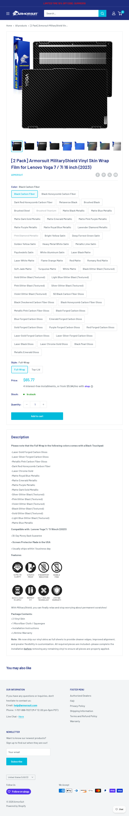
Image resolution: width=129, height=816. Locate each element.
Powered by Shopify (16, 806)
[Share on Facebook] (97, 174)
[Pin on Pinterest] (103, 174)
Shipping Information (81, 710)
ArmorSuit (17, 175)
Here (21, 716)
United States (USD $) (18, 777)
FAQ (72, 700)
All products (21, 25)
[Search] (102, 13)
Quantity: (16, 404)
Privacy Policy (77, 705)
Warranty (75, 721)
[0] (120, 13)
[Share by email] (115, 174)
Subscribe (16, 761)
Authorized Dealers (80, 695)
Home (9, 25)
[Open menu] (7, 13)
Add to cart (37, 416)
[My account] (113, 13)
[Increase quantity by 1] (43, 404)
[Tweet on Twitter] (109, 174)
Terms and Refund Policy (83, 716)
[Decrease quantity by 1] (26, 404)
